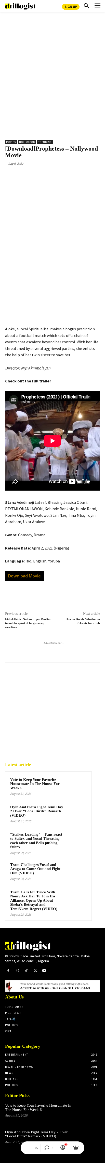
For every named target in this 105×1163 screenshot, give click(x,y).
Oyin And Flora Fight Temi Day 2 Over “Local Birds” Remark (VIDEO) (36, 811)
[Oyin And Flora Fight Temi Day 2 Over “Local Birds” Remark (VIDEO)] (77, 814)
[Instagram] (17, 970)
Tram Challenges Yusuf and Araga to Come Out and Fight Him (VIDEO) (35, 869)
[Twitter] (38, 175)
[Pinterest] (50, 175)
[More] (73, 175)
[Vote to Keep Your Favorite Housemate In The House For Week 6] (77, 786)
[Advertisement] (52, 80)
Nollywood (27, 142)
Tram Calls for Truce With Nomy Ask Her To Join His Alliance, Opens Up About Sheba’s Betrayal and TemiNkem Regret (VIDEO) (33, 900)
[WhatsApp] (61, 175)
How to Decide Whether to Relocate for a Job (82, 621)
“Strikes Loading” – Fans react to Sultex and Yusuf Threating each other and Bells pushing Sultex (36, 840)
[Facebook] (26, 175)
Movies (11, 142)
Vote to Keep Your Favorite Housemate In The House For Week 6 (35, 784)
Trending (45, 142)
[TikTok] (26, 970)
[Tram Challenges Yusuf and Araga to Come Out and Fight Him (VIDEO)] (77, 871)
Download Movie (24, 576)
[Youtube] (44, 970)
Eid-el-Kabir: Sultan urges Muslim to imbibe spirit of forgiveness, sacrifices (27, 623)
